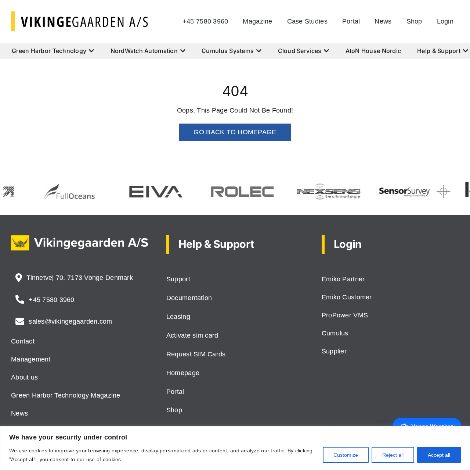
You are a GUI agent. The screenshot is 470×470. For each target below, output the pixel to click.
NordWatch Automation (144, 50)
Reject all (393, 455)
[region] (235, 448)
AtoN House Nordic (373, 50)
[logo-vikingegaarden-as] (79, 14)
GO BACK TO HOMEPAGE (235, 132)
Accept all (439, 455)
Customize (345, 455)
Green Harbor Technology (49, 50)
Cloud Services (300, 50)
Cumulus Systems (228, 50)
